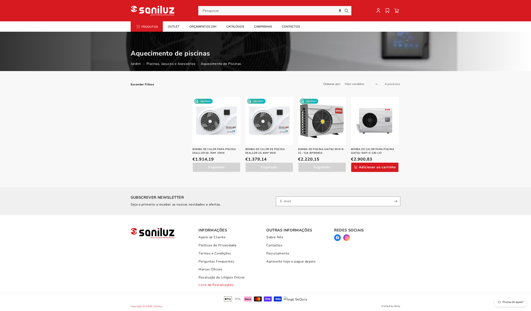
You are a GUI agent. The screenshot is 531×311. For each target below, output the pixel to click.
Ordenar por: (332, 84)
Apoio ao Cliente (212, 237)
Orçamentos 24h (202, 26)
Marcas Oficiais (211, 269)
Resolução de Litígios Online (222, 277)
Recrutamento (277, 253)
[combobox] (274, 10)
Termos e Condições (215, 253)
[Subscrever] (395, 201)
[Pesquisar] (346, 10)
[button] (340, 10)
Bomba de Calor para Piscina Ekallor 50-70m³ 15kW (214, 151)
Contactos (291, 26)
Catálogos (235, 26)
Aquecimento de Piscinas (221, 64)
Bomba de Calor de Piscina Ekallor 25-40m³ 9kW (265, 151)
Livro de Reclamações (216, 285)
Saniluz (158, 306)
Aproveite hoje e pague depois (290, 261)
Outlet (173, 26)
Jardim (136, 64)
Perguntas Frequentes (216, 261)
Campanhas (263, 26)
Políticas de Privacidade (217, 245)
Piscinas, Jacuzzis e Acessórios (171, 64)
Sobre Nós (274, 237)
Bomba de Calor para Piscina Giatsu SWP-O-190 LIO (372, 151)
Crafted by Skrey (390, 306)
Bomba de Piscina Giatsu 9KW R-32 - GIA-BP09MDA (321, 151)
